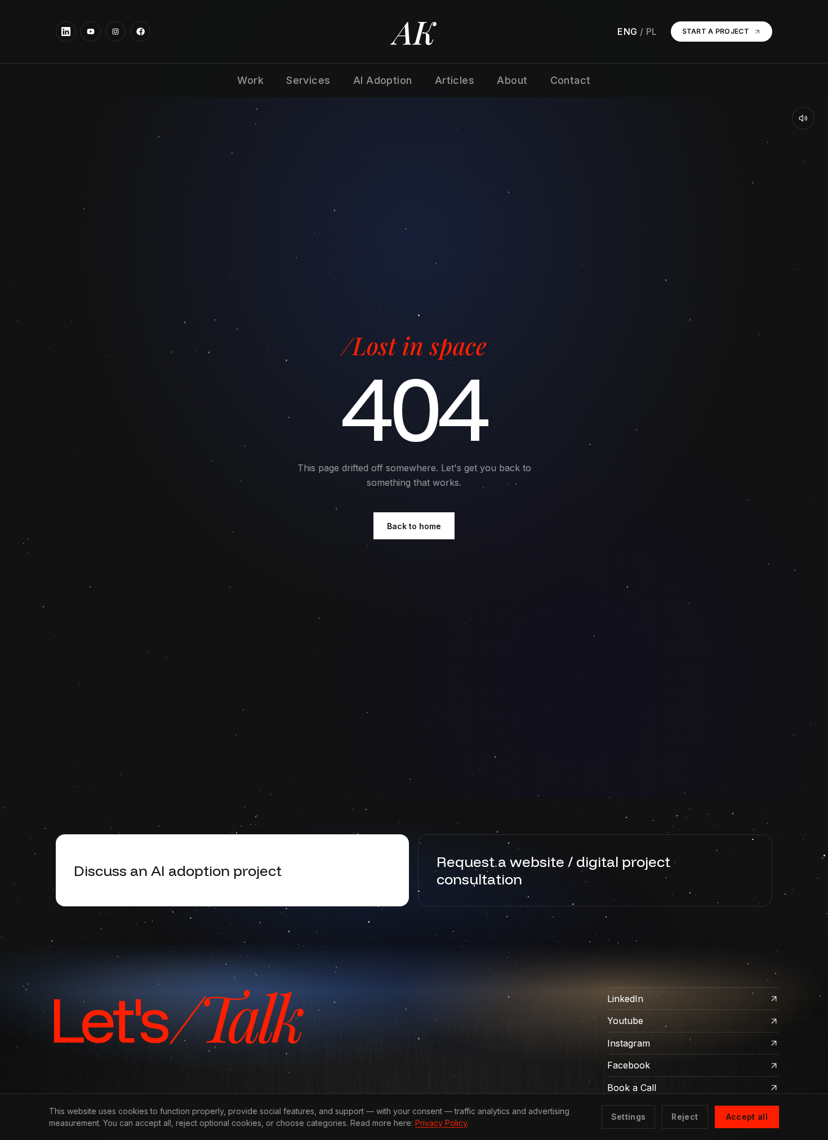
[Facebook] (140, 31)
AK (414, 31)
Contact (570, 80)
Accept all (747, 1116)
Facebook (628, 1065)
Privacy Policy (441, 1123)
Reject (684, 1116)
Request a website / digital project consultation (553, 870)
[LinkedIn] (66, 31)
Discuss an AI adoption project (178, 870)
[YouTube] (91, 31)
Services (308, 80)
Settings (628, 1116)
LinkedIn (625, 998)
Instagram (628, 1043)
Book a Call (631, 1087)
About (512, 80)
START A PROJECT (716, 31)
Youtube (625, 1020)
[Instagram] (115, 31)
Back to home (414, 526)
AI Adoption (382, 80)
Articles (455, 80)
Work (250, 80)
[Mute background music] (803, 118)
